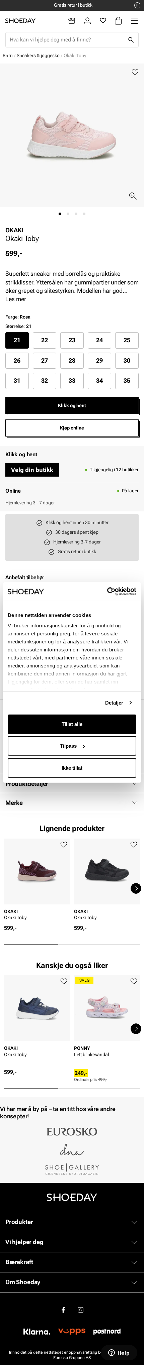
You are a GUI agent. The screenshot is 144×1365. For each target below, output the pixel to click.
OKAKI (14, 230)
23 (72, 340)
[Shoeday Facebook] (63, 1309)
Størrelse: (15, 326)
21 (17, 340)
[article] (37, 881)
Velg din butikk (32, 469)
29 (99, 360)
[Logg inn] (87, 20)
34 (99, 380)
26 (17, 360)
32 (44, 380)
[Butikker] (71, 20)
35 (127, 380)
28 (72, 360)
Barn (8, 55)
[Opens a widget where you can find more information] (118, 1353)
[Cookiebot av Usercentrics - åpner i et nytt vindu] (107, 591)
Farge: (17, 317)
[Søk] (131, 39)
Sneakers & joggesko (38, 55)
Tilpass (68, 746)
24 (99, 340)
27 (44, 360)
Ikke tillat (72, 767)
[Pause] (137, 5)
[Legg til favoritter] (135, 72)
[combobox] (67, 39)
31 (17, 380)
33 (72, 380)
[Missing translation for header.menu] (134, 20)
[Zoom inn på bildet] (133, 196)
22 (44, 340)
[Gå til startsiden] (20, 20)
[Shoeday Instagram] (81, 1309)
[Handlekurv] (118, 20)
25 (127, 340)
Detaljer (114, 703)
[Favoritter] (103, 20)
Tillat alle (72, 724)
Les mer (15, 298)
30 (127, 360)
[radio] (17, 340)
